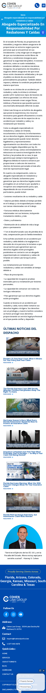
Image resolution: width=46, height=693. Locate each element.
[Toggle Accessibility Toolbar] (43, 33)
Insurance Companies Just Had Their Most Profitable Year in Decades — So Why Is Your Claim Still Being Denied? (23, 453)
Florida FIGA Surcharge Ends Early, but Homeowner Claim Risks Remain (20, 516)
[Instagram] (13, 614)
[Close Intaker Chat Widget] (43, 670)
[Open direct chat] (40, 670)
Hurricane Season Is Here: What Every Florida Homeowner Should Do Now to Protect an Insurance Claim (20, 422)
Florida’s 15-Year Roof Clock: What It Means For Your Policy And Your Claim (22, 359)
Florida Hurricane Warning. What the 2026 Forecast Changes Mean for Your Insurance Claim (22, 485)
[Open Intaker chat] (20, 692)
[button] (43, 5)
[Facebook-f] (6, 614)
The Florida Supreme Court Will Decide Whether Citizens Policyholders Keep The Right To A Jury (21, 390)
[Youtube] (20, 614)
